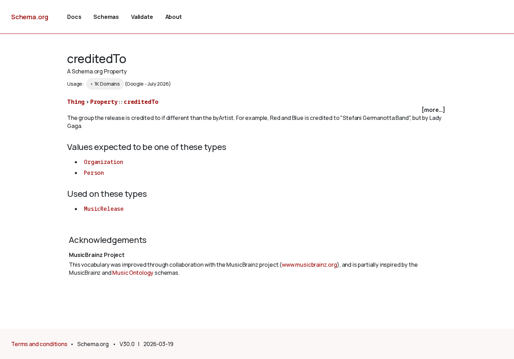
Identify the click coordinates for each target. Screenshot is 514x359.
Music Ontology (133, 273)
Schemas (106, 17)
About (173, 17)
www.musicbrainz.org (309, 264)
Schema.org (29, 17)
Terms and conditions (39, 344)
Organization (103, 162)
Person (94, 173)
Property (104, 102)
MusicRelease (104, 209)
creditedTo (141, 102)
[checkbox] (257, 110)
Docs (74, 17)
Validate (142, 17)
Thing (76, 102)
